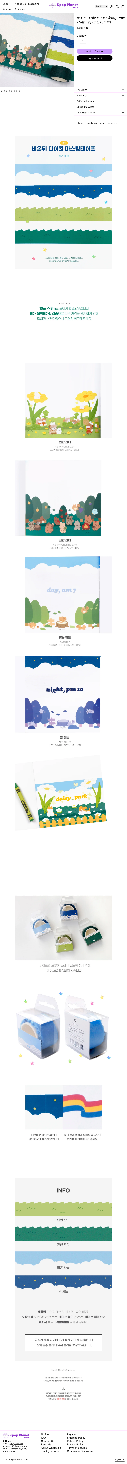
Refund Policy (75, 1441)
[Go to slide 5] (11, 91)
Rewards (46, 1444)
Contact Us (47, 1441)
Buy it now (93, 58)
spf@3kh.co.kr (16, 1443)
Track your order (50, 1451)
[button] (123, 6)
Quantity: (82, 35)
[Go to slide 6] (14, 91)
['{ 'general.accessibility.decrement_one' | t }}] (77, 41)
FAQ (43, 1437)
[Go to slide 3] (6, 91)
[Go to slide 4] (9, 91)
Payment (72, 1434)
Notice (45, 1434)
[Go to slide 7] (16, 91)
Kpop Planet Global (20, 1459)
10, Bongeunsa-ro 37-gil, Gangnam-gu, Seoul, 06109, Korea (15, 1449)
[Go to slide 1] (1, 91)
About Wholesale (51, 1447)
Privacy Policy (75, 1444)
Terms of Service (77, 1447)
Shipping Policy (76, 1437)
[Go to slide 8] (19, 91)
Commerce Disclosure (80, 1451)
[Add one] (88, 41)
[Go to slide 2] (4, 91)
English (118, 1459)
